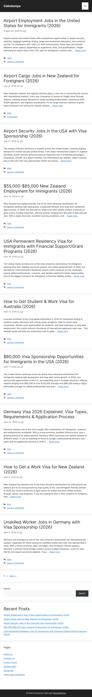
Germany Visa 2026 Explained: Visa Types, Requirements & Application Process (45, 414)
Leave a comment (15, 61)
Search (7, 588)
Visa (9, 284)
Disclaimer (9, 670)
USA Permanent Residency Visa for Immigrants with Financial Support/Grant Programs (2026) (43, 246)
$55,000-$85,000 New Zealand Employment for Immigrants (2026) (38, 188)
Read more (80, 50)
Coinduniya (12, 6)
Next (12, 576)
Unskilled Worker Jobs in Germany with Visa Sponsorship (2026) (42, 524)
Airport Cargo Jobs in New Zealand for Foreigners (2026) (31, 619)
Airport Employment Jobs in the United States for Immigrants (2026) (42, 23)
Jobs (9, 58)
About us (8, 654)
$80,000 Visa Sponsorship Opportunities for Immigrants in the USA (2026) (44, 359)
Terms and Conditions (14, 674)
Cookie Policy (10, 666)
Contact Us (9, 658)
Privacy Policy (10, 662)
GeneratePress (59, 693)
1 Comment (12, 117)
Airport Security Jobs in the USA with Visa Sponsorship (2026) (34, 623)
